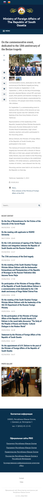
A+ (4, 60)
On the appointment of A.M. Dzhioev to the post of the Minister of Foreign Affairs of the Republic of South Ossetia (21, 348)
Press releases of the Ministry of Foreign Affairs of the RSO (25, 192)
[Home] (21, 10)
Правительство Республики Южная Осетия (21, 452)
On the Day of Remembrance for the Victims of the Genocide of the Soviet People (21, 222)
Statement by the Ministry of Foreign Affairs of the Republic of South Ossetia (21, 336)
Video (21, 482)
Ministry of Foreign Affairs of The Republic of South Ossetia (21, 22)
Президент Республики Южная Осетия (21, 443)
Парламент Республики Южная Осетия (21, 448)
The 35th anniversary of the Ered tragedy (18, 256)
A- (4, 55)
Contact (21, 478)
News (14, 188)
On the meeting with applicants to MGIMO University (18, 233)
